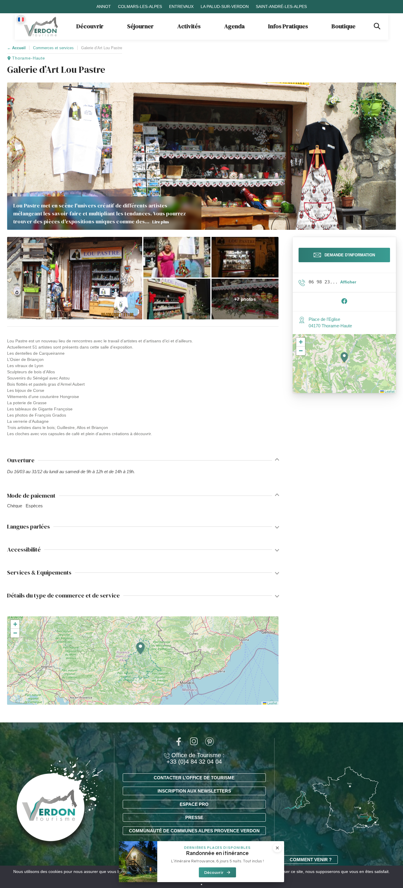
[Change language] (21, 19)
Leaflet (271, 703)
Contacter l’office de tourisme (194, 777)
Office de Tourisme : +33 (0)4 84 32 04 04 (195, 758)
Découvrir (90, 26)
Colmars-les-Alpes (140, 6)
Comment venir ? (311, 859)
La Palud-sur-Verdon (225, 6)
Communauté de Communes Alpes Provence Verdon (194, 830)
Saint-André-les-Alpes (281, 6)
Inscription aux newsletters (194, 790)
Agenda (234, 26)
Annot (103, 6)
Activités (189, 26)
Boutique (344, 26)
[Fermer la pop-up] (277, 848)
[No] (201, 884)
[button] (74, 278)
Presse (194, 817)
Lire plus (160, 222)
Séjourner (140, 26)
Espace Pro (194, 804)
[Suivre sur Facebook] (344, 302)
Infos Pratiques (288, 26)
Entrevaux (181, 6)
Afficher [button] (348, 282)
